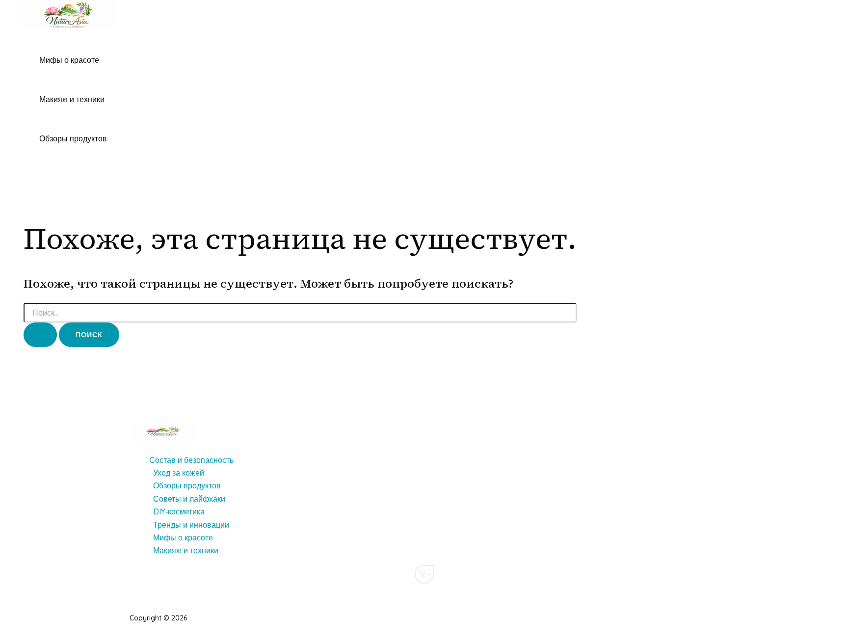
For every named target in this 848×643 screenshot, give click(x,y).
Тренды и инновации (191, 525)
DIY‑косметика (179, 511)
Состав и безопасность (191, 460)
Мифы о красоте (69, 60)
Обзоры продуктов (73, 138)
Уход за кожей (178, 473)
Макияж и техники (72, 99)
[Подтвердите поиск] (40, 334)
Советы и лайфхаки (189, 499)
